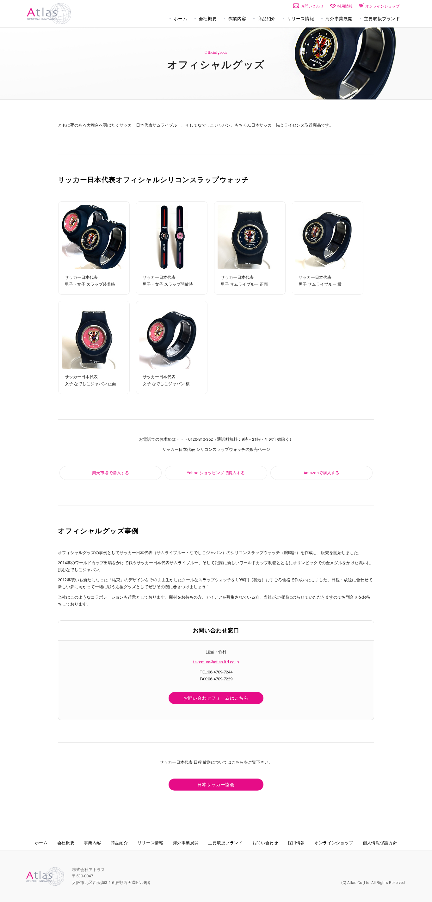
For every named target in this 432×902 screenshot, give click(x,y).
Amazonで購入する (321, 472)
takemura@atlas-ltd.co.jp (216, 662)
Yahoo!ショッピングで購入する (216, 472)
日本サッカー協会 (216, 784)
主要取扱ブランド (225, 842)
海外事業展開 (186, 842)
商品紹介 (119, 842)
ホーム (41, 842)
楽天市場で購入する (110, 472)
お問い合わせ (265, 842)
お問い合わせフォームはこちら (216, 698)
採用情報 (296, 842)
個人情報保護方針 (380, 842)
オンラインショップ (333, 842)
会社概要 (66, 842)
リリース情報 (151, 842)
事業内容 (92, 842)
